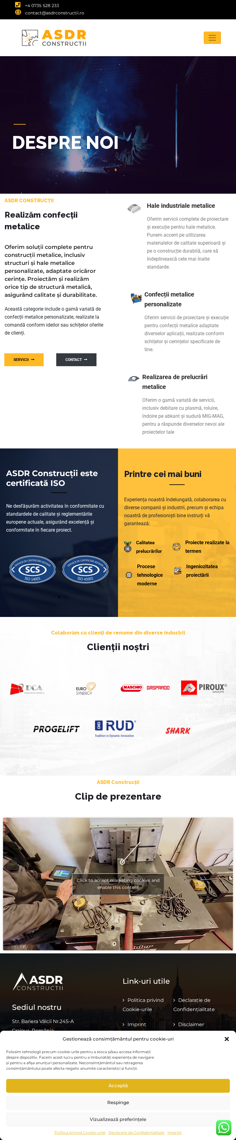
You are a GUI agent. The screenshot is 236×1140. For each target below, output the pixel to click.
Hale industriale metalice (181, 205)
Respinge (118, 1102)
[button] (227, 1039)
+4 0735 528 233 (41, 5)
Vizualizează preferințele (118, 1119)
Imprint (174, 1132)
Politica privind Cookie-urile (79, 1132)
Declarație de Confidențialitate (136, 1132)
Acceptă (118, 1085)
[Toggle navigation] (212, 38)
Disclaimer (191, 1024)
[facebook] (207, 6)
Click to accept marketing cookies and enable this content (118, 884)
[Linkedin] (219, 6)
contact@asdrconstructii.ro (54, 13)
